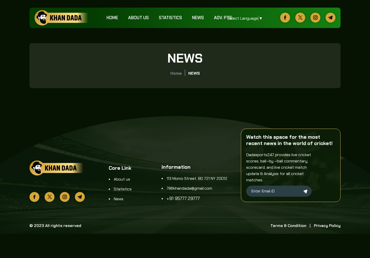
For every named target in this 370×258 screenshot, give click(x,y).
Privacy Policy (327, 225)
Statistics (170, 17)
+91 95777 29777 (183, 198)
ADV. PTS (223, 17)
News (198, 17)
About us (138, 17)
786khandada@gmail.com (189, 188)
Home (112, 17)
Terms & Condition (288, 225)
